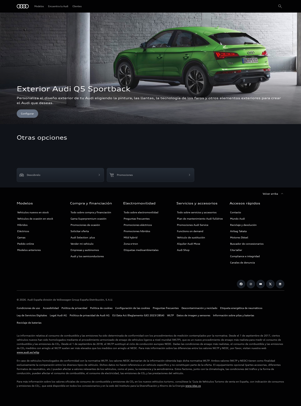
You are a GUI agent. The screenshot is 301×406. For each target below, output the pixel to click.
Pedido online (25, 243)
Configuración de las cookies (132, 308)
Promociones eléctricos (138, 224)
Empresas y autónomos (85, 249)
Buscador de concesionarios (247, 243)
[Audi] (23, 6)
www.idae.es (193, 385)
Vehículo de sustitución (191, 237)
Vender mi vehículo (82, 243)
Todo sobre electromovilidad (141, 212)
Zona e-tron (131, 243)
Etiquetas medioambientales (141, 249)
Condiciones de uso (28, 308)
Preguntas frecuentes (137, 218)
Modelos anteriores (29, 249)
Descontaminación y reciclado (199, 308)
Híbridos (22, 224)
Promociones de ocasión (85, 224)
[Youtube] (260, 284)
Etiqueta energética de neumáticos (241, 308)
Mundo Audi (237, 218)
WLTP (170, 315)
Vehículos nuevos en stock (33, 212)
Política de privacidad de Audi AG (90, 315)
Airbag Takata (238, 231)
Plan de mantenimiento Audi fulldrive (200, 218)
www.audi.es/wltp (28, 352)
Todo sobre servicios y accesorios (197, 212)
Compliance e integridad (245, 256)
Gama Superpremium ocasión (88, 218)
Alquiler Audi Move (188, 243)
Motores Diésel (239, 237)
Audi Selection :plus (83, 237)
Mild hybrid (130, 237)
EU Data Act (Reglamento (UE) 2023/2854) (138, 315)
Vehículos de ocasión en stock (35, 218)
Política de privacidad (74, 308)
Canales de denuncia (242, 262)
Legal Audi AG (58, 315)
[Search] (280, 6)
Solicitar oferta (80, 231)
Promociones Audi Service (192, 224)
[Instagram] (251, 284)
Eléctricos (23, 231)
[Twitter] (270, 284)
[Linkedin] (280, 284)
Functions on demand (190, 231)
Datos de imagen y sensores (193, 315)
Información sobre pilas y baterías (233, 315)
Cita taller (236, 249)
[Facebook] (241, 284)
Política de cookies (101, 308)
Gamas (21, 237)
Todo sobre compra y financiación (91, 212)
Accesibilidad (51, 308)
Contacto (235, 212)
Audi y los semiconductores (87, 256)
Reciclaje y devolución (243, 224)
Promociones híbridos (137, 231)
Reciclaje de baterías (29, 322)
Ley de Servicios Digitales (32, 315)
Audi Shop (183, 249)
